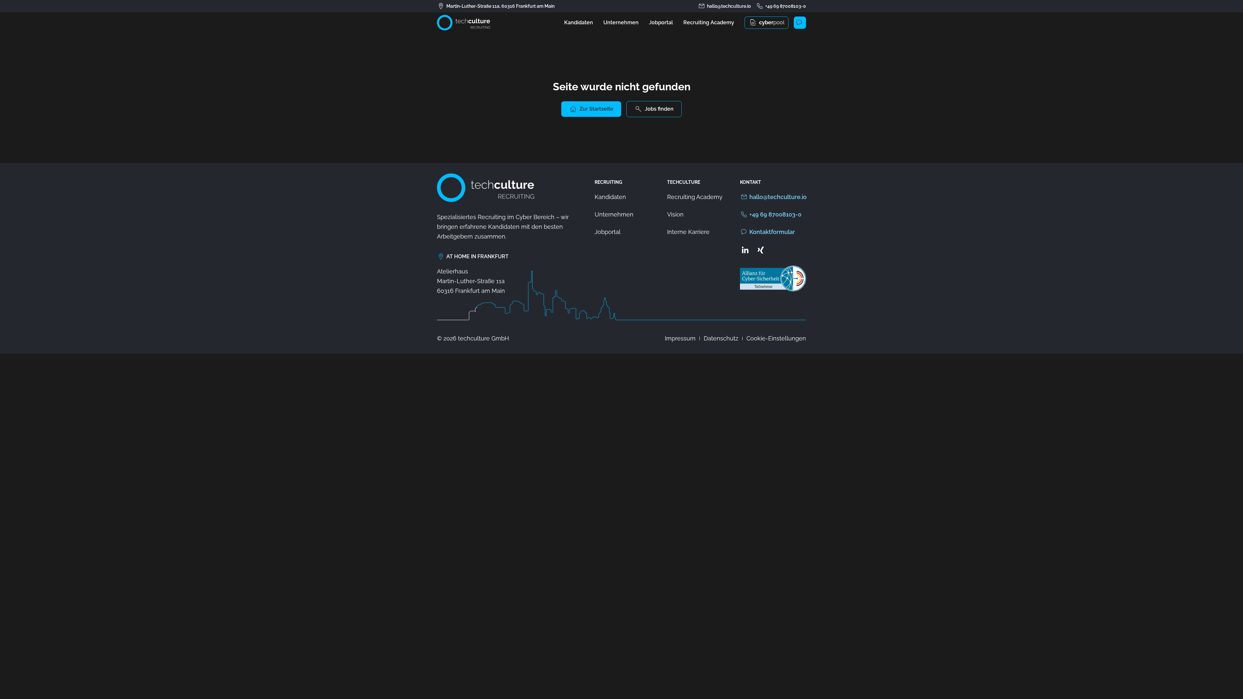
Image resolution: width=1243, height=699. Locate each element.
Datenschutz (721, 338)
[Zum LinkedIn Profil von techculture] (745, 250)
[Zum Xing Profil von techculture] (761, 250)
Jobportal (661, 22)
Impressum (680, 338)
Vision (675, 214)
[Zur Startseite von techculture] (463, 22)
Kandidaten (578, 22)
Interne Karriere (688, 231)
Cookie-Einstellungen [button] (776, 338)
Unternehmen (621, 22)
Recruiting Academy (708, 22)
